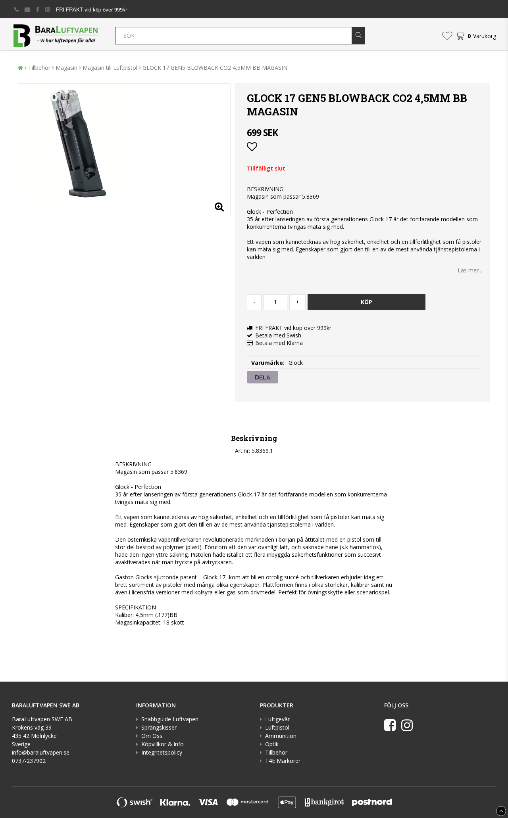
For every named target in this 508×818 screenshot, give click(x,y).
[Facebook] (390, 725)
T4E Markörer (282, 760)
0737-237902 (29, 760)
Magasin (66, 67)
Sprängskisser (159, 727)
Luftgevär (277, 719)
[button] (447, 36)
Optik (272, 744)
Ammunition (280, 735)
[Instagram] (407, 725)
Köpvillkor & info (162, 744)
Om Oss (151, 735)
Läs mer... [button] (470, 270)
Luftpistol (277, 727)
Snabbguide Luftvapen (169, 719)
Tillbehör (39, 67)
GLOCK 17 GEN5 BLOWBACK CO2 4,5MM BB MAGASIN (214, 67)
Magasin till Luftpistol (110, 67)
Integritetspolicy (161, 752)
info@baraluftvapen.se (40, 752)
